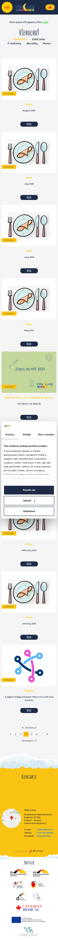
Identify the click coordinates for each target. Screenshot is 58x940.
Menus (47, 43)
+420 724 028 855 (45, 833)
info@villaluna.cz (45, 829)
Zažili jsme (38, 39)
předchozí (30, 727)
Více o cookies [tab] (46, 434)
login (45, 22)
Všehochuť (20, 39)
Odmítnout (29, 511)
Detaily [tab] (27, 434)
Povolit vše (29, 490)
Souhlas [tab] (10, 434)
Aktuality (32, 43)
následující (28, 740)
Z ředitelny (14, 43)
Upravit (27, 500)
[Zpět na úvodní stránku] (24, 7)
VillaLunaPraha (44, 836)
